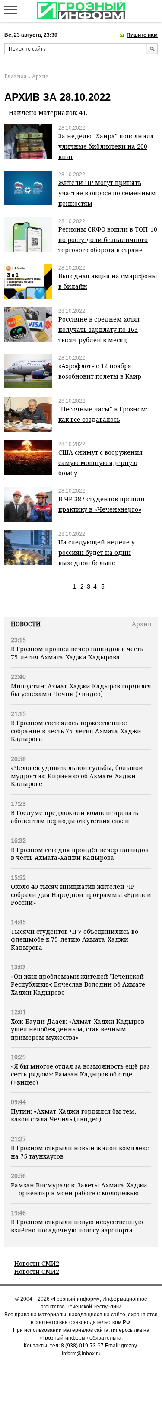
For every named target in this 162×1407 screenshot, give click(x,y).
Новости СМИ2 (36, 1263)
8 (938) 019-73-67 (82, 1346)
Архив (141, 624)
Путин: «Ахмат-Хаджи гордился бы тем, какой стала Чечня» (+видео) (73, 1115)
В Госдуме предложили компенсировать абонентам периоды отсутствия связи (74, 816)
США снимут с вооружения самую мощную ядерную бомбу (100, 462)
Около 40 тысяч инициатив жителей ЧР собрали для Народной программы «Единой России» (81, 894)
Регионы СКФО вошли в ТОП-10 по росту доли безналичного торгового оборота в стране (107, 239)
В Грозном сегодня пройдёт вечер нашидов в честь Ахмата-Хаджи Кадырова (80, 854)
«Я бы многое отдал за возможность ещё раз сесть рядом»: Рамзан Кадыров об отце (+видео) (80, 1074)
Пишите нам (142, 35)
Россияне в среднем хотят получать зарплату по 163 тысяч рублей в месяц (99, 329)
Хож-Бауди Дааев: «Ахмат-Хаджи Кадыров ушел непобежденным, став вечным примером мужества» (77, 1029)
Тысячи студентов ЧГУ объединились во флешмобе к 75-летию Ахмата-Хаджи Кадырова (74, 939)
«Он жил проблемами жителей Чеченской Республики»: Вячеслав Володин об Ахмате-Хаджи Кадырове (79, 984)
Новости (26, 624)
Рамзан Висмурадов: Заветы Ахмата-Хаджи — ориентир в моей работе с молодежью (79, 1189)
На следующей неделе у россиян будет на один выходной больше (96, 552)
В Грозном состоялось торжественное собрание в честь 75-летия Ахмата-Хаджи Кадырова (76, 731)
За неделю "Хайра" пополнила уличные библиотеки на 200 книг (106, 146)
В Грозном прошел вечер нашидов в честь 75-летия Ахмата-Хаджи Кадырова (77, 653)
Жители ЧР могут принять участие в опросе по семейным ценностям (107, 192)
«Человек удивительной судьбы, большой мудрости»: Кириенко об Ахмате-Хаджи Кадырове (77, 776)
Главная (15, 76)
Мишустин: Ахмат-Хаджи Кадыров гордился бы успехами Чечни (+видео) (81, 690)
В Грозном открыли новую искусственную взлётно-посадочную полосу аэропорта (77, 1226)
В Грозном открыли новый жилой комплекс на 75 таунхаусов (80, 1152)
